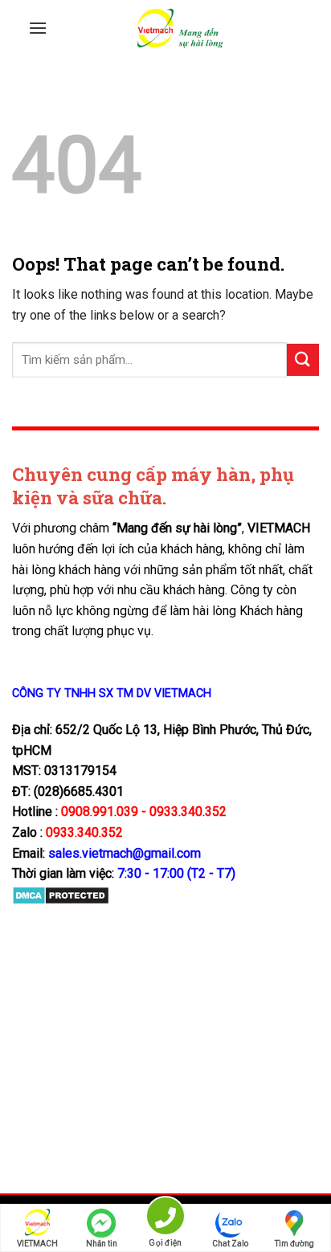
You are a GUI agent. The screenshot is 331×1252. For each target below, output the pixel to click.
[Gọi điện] (165, 1219)
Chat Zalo (230, 1243)
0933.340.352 (84, 832)
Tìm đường (294, 1243)
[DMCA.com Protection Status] (60, 895)
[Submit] (303, 359)
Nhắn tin (101, 1243)
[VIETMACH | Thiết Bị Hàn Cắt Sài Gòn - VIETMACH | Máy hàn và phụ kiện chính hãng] (180, 28)
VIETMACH (37, 1243)
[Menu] (37, 27)
